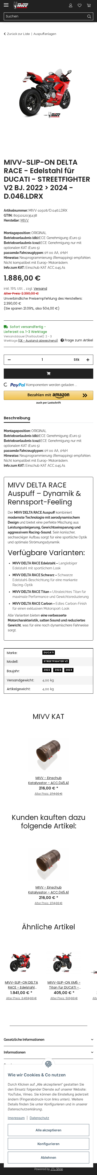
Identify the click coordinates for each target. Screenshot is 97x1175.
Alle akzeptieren (48, 1130)
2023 (58, 670)
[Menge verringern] (9, 360)
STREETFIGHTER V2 (56, 661)
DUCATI (49, 652)
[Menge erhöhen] (88, 360)
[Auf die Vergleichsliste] (71, 58)
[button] (70, 5)
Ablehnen (48, 1157)
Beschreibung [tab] (17, 418)
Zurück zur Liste (18, 34)
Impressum (16, 1118)
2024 (68, 670)
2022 (47, 670)
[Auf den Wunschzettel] (83, 58)
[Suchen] (89, 17)
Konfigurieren (48, 1144)
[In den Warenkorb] (7, 46)
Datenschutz (39, 1118)
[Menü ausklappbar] (6, 3)
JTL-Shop (57, 1169)
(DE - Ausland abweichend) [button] (38, 341)
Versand (40, 288)
